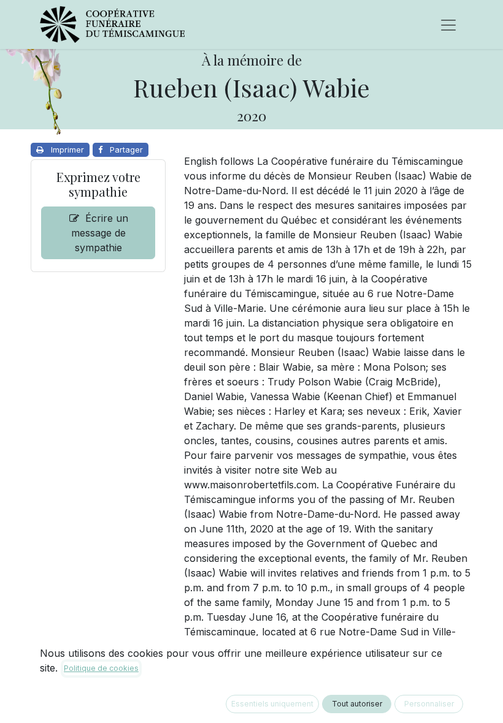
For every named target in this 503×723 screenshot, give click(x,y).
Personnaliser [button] (429, 703)
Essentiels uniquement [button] (272, 703)
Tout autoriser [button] (357, 703)
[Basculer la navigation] (448, 24)
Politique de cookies (101, 668)
